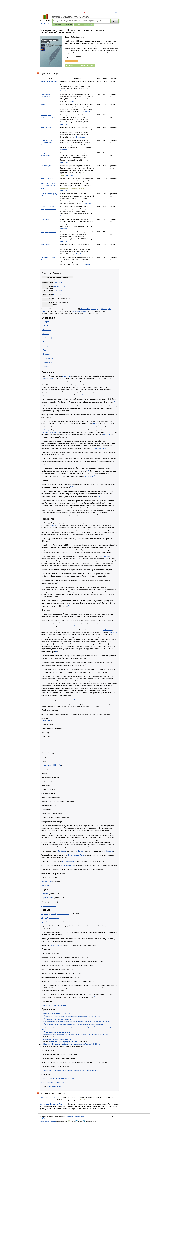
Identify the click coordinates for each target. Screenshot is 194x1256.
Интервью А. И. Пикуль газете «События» (58, 1013)
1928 (60, 282)
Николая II (113, 632)
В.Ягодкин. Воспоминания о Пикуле (58, 1019)
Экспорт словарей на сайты (48, 1121)
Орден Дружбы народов (50, 918)
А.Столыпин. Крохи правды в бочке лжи (57, 1039)
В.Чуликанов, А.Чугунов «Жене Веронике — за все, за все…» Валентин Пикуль (74, 1024)
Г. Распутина (107, 630)
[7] (58, 582)
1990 (60, 290)
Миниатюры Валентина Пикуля (52, 1104)
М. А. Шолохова (56, 945)
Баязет (43, 720)
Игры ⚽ (89, 24)
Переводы (68, 24)
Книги (79, 24)
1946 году (106, 434)
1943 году (46, 430)
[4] (89, 470)
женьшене (54, 525)
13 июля (56, 282)
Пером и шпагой (47, 898)
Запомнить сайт (91, 13)
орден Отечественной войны (52, 922)
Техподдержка (69, 1116)
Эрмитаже (109, 851)
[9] (74, 625)
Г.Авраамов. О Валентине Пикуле (57, 1032)
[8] (68, 605)
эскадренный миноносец (50, 432)
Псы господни (46, 166)
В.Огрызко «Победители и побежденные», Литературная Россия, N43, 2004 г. (71, 1044)
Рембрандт (62, 851)
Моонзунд (45, 885)
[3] (97, 461)
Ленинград (56, 286)
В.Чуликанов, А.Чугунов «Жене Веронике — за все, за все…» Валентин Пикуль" (70, 1070)
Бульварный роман (48, 906)
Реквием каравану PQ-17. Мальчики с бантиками (49, 142)
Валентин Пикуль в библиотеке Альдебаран (57, 1078)
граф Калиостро (68, 861)
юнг (88, 423)
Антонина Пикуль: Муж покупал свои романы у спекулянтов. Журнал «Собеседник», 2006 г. (76, 1021)
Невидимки (45, 219)
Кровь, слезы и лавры (49, 81)
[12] (108, 671)
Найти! (114, 21)
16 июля (56, 290)
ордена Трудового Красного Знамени (55, 914)
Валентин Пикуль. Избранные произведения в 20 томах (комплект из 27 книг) (49, 183)
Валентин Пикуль (55, 1086)
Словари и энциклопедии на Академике (70, 17)
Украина (52, 378)
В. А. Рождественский (98, 448)
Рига (54, 294)
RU (116, 13)
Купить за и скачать (80, 65)
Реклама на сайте (79, 1116)
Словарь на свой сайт (106, 13)
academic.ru (45, 23)
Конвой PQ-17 (46, 881)
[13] (74, 699)
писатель (83, 311)
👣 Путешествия (46, 1118)
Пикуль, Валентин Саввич (50, 1097)
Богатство (45, 894)
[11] (86, 664)
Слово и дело (46, 765)
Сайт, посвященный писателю (52, 1082)
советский (76, 311)
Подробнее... (65, 91)
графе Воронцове (67, 865)
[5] (71, 486)
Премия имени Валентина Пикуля (54, 1005)
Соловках (95, 423)
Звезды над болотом (48, 232)
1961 (49, 720)
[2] (82, 394)
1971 (59, 765)
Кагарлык (44, 378)
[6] (72, 486)
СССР (63, 286)
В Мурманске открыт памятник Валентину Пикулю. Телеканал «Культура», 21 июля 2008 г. (76, 1034)
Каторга (44, 104)
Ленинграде (66, 376)
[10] (56, 651)
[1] (80, 394)
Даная (80, 851)
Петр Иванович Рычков (76, 855)
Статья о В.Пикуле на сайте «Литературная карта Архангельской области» (72, 1016)
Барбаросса (105, 556)
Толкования (57, 24)
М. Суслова (89, 476)
